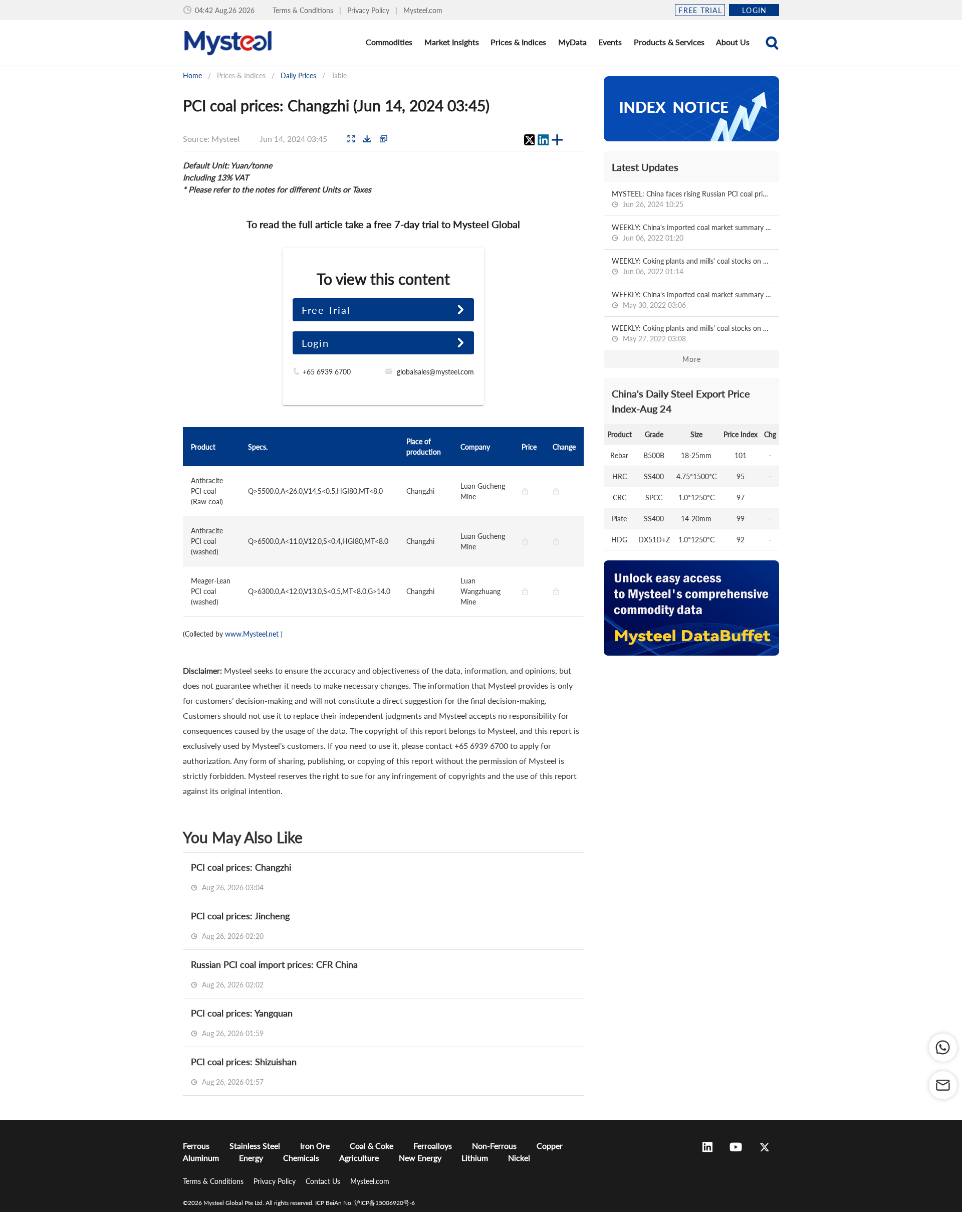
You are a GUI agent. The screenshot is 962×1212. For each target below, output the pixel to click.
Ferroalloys (432, 1145)
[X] (529, 139)
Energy (251, 1157)
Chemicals (301, 1157)
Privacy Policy (369, 10)
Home (192, 75)
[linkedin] (543, 139)
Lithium (474, 1157)
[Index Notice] (691, 108)
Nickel (519, 1157)
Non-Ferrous (494, 1145)
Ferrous (196, 1145)
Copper (550, 1145)
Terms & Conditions (304, 10)
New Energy (420, 1157)
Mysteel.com (422, 10)
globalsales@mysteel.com (435, 371)
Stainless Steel (254, 1145)
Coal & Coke (371, 1145)
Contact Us (324, 1181)
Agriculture (359, 1157)
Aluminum (201, 1157)
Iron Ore (315, 1145)
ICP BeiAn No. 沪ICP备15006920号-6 (365, 1202)
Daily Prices (298, 75)
